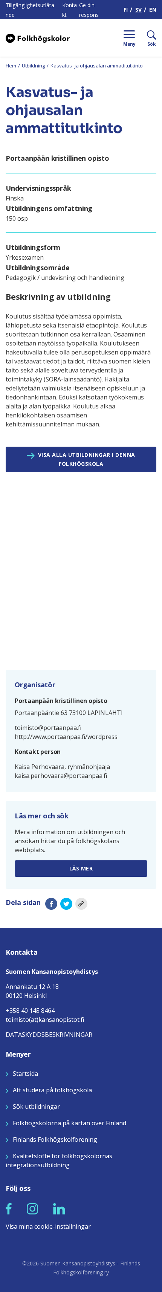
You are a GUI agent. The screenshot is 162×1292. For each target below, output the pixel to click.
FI (126, 9)
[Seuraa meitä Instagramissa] (32, 1208)
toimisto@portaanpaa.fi (48, 728)
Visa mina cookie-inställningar (48, 1226)
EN (152, 9)
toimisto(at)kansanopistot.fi (45, 1019)
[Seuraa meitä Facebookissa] (9, 1208)
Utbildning (33, 65)
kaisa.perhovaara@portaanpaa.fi (61, 776)
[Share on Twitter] (66, 904)
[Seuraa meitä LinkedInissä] (59, 1208)
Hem (11, 65)
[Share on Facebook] (51, 904)
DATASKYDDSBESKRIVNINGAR (49, 1034)
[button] (9, 1208)
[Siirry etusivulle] (38, 37)
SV (138, 9)
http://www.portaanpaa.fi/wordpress (66, 737)
